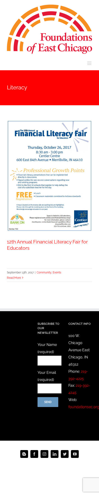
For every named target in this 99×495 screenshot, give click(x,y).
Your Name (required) (47, 348)
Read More (14, 277)
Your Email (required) (47, 376)
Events (57, 272)
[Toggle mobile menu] (89, 63)
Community (44, 272)
